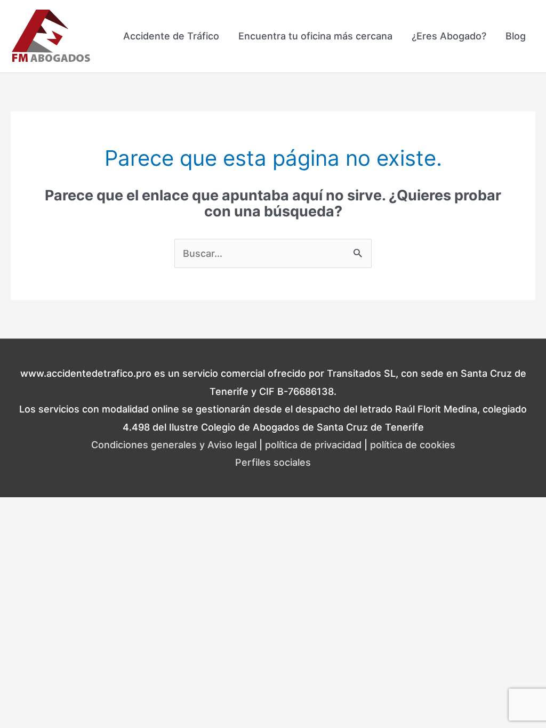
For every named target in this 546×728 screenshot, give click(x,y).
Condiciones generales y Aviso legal (173, 444)
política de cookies (412, 444)
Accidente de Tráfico (171, 36)
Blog (515, 36)
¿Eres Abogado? (449, 36)
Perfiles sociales (273, 462)
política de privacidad (313, 444)
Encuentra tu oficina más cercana (315, 36)
